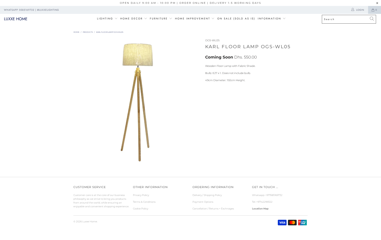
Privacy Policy (141, 195)
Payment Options (202, 201)
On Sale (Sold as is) (236, 18)
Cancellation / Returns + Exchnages (213, 208)
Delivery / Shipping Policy (207, 195)
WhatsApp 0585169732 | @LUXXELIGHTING (31, 10)
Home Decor (131, 18)
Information (269, 18)
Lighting (105, 18)
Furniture (159, 18)
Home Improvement (193, 18)
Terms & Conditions (144, 201)
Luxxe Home (15, 19)
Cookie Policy (140, 208)
